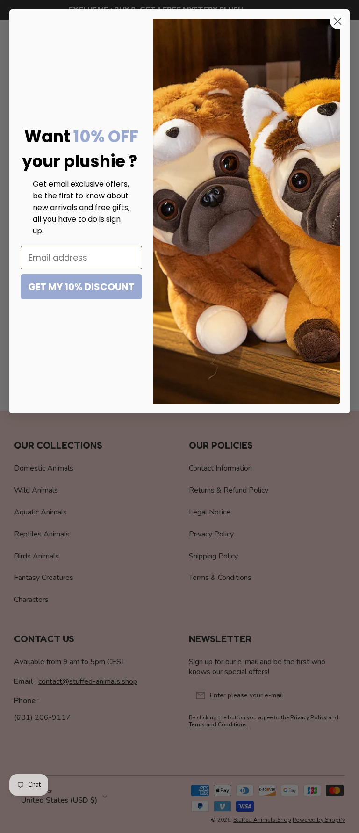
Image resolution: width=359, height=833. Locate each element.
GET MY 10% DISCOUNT (81, 286)
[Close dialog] (338, 21)
